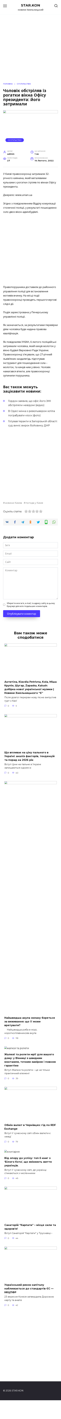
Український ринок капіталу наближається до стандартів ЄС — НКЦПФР (28, 1288)
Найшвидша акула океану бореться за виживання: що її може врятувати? (29, 1021)
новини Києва (13, 503)
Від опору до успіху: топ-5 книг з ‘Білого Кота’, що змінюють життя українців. (28, 1161)
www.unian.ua (23, 195)
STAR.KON (30, 5)
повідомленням (23, 203)
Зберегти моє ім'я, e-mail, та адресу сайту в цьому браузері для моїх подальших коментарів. (31, 605)
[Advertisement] (30, 249)
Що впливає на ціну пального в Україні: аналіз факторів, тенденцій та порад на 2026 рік (29, 756)
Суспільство (14, 140)
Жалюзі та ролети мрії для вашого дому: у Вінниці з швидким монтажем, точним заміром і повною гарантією (30, 1060)
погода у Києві (34, 503)
